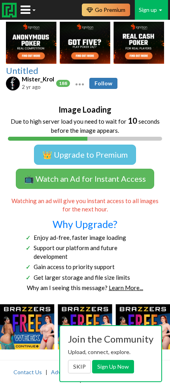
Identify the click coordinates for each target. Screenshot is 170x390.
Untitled (22, 70)
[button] (79, 83)
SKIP (79, 366)
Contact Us (27, 372)
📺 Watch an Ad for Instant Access (85, 178)
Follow (103, 83)
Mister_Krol (38, 79)
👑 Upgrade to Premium (85, 154)
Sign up (148, 9)
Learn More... (126, 287)
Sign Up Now (113, 366)
